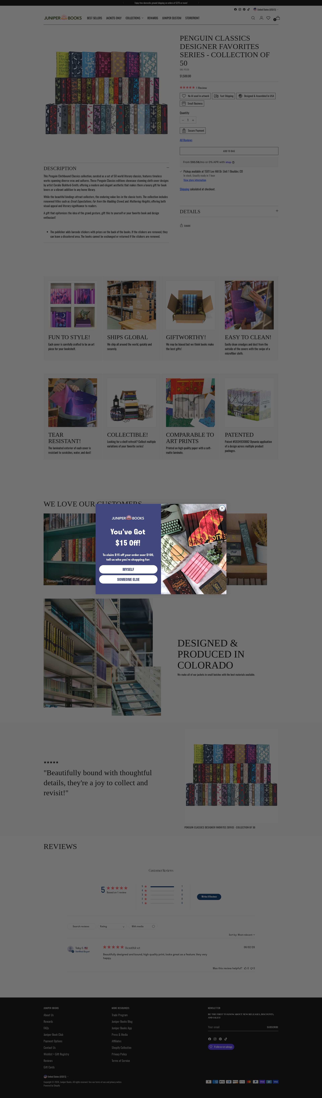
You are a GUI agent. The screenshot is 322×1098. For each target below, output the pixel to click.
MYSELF (128, 569)
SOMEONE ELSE (128, 579)
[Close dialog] (222, 508)
